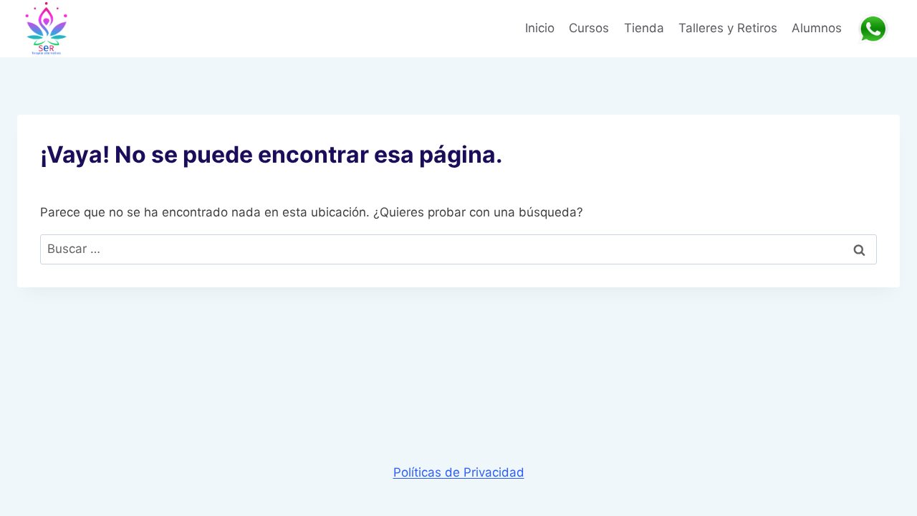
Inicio (539, 28)
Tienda (644, 28)
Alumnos (817, 28)
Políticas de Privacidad (458, 472)
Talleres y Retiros (727, 28)
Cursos (589, 28)
